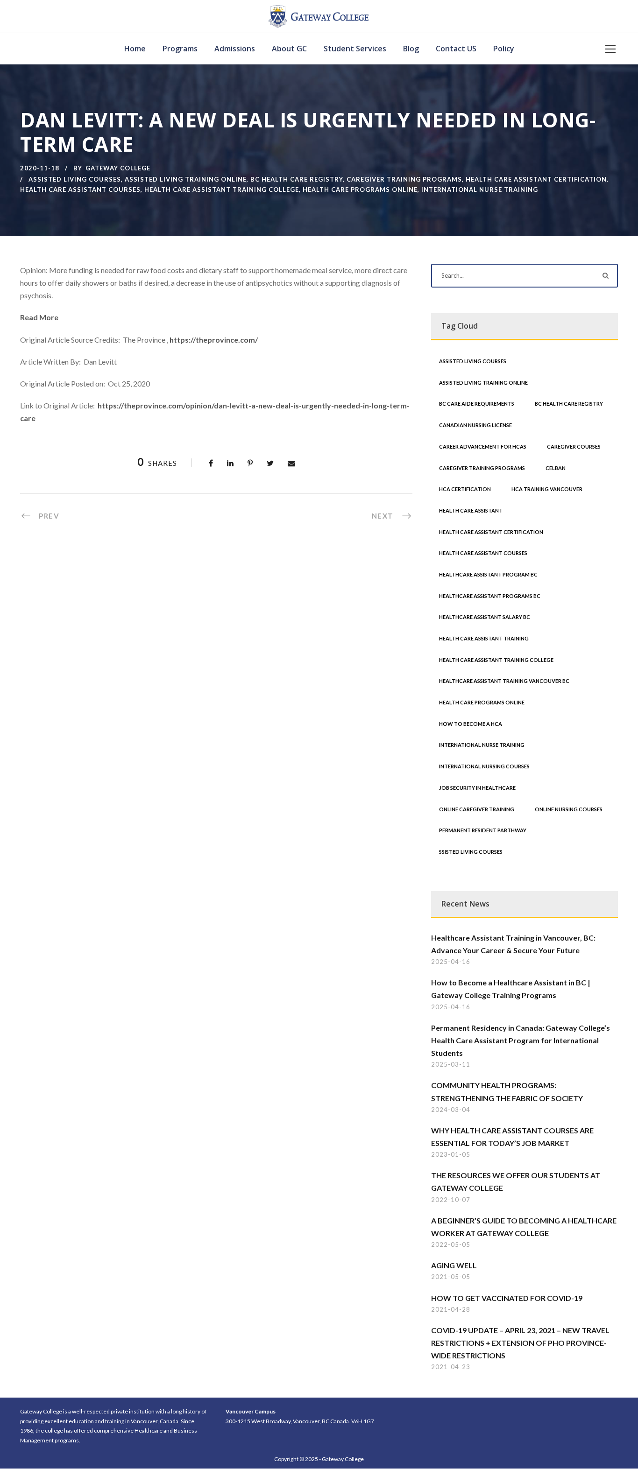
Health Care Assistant (471, 510)
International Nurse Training (479, 189)
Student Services (355, 48)
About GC (289, 48)
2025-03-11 (450, 1064)
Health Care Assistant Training (484, 638)
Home (135, 48)
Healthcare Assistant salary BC (484, 617)
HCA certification (465, 489)
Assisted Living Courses (74, 179)
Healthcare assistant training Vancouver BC (504, 681)
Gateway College (117, 168)
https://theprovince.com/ (214, 339)
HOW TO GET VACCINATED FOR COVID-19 (506, 1297)
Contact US (456, 48)
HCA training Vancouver (546, 489)
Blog (411, 48)
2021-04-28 (450, 1309)
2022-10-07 (450, 1199)
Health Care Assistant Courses (80, 189)
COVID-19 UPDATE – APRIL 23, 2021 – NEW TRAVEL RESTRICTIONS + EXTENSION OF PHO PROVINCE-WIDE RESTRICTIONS (520, 1343)
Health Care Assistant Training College (221, 189)
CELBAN (556, 468)
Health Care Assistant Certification (536, 179)
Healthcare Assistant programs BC (489, 596)
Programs (180, 48)
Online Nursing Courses (569, 809)
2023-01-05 (450, 1154)
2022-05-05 (450, 1244)
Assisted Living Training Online (186, 179)
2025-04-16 (450, 961)
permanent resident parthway (482, 830)
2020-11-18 (39, 168)
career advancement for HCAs (482, 446)
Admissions (234, 48)
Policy (503, 48)
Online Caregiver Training (476, 809)
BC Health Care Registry (296, 179)
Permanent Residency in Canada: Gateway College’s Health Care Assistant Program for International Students (520, 1040)
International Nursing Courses (484, 766)
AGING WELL (454, 1265)
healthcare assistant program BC (488, 574)
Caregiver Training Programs (404, 179)
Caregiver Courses (574, 446)
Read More (39, 317)
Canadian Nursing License (475, 425)
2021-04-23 (450, 1367)
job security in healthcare (477, 788)
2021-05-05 (450, 1276)
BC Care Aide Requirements (476, 404)
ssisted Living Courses (471, 852)
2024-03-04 (450, 1109)
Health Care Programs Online (360, 189)
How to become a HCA (470, 724)
